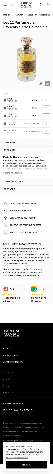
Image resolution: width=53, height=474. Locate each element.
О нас (6, 379)
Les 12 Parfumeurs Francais (40, 15)
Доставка (8, 372)
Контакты (8, 392)
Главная (6, 15)
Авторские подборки (13, 362)
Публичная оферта (11, 435)
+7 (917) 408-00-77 (21, 409)
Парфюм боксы (10, 355)
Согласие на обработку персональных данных (23, 427)
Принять (26, 464)
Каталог (19, 15)
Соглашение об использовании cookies (20, 431)
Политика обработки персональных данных (22, 423)
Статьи (6, 386)
